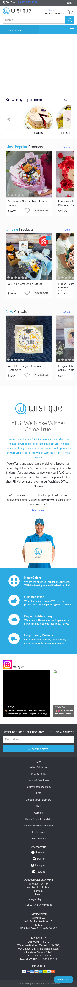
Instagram (40, 865)
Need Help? (63, 979)
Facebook (41, 852)
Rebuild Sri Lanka (38, 838)
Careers (38, 812)
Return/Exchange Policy (38, 786)
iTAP (38, 806)
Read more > (38, 510)
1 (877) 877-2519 (27, 2)
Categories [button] (14, 29)
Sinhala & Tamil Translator (38, 819)
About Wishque (38, 767)
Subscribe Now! (38, 748)
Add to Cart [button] (41, 210)
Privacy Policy (38, 774)
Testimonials (38, 832)
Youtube (40, 871)
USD (69, 2)
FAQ (38, 793)
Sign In (51, 10)
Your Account (53, 13)
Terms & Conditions (38, 780)
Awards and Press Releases (38, 825)
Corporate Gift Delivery (38, 799)
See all (67, 100)
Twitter (41, 858)
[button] (69, 20)
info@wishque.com (38, 899)
